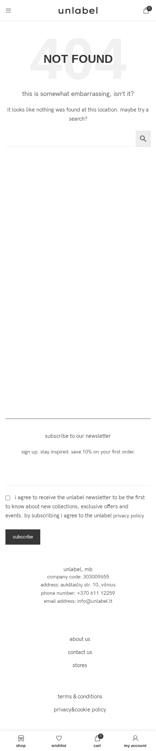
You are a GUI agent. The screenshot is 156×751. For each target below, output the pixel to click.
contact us (80, 652)
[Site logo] (78, 10)
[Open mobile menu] (8, 10)
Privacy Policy (128, 516)
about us (80, 639)
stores (80, 665)
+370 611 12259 (96, 593)
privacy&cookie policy (80, 709)
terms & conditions (80, 696)
